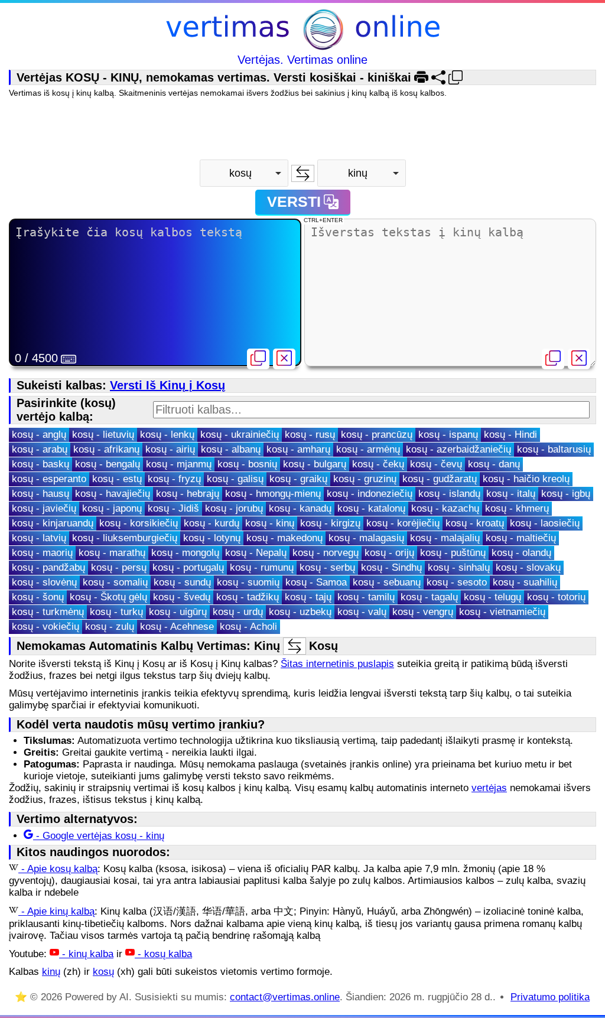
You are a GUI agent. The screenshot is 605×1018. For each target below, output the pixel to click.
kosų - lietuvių (103, 434)
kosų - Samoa (316, 582)
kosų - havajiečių (112, 493)
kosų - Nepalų (256, 552)
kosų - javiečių (44, 508)
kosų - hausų (40, 493)
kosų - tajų (308, 597)
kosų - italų (510, 493)
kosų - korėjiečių (403, 523)
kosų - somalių (115, 582)
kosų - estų (117, 478)
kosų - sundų (182, 582)
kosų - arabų (39, 449)
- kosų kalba (163, 954)
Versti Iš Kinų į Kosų (167, 385)
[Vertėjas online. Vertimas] (302, 31)
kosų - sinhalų (459, 567)
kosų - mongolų (185, 552)
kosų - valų (361, 611)
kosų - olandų (521, 552)
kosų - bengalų (107, 464)
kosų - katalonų (371, 508)
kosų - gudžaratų (439, 478)
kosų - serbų (327, 567)
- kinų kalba (86, 954)
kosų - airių (170, 449)
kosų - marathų (112, 552)
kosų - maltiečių (521, 538)
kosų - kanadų (300, 508)
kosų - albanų (231, 449)
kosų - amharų (298, 449)
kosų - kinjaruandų (52, 523)
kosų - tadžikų (247, 597)
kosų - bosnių (247, 464)
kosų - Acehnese (177, 626)
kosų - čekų (378, 464)
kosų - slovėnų (44, 582)
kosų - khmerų (517, 508)
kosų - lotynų (211, 538)
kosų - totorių (556, 597)
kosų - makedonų (284, 538)
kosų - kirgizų (330, 523)
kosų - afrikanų (106, 449)
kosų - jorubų (234, 508)
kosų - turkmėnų (48, 611)
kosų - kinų (269, 523)
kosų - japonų (112, 508)
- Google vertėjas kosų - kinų (98, 835)
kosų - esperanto (49, 478)
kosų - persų (119, 567)
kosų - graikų (298, 478)
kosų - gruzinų (364, 478)
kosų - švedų (181, 597)
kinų (51, 971)
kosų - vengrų (422, 611)
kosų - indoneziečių (369, 493)
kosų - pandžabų (48, 567)
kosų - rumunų (262, 567)
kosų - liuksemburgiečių (124, 538)
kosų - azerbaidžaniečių (458, 449)
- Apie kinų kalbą (56, 911)
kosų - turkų (116, 611)
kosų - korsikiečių (138, 523)
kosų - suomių (248, 582)
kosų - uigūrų (178, 611)
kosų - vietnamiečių (502, 611)
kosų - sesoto (457, 582)
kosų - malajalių (445, 538)
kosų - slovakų (528, 567)
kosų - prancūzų (376, 434)
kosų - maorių (42, 552)
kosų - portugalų (188, 567)
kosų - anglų (39, 434)
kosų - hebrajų (187, 493)
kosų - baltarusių (554, 449)
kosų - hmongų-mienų (273, 493)
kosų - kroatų (474, 523)
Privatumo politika (550, 997)
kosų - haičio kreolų (526, 478)
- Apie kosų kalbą (57, 868)
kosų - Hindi (510, 434)
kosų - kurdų (211, 523)
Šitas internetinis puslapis (337, 663)
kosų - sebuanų (387, 582)
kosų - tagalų (429, 597)
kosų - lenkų (167, 434)
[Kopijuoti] (258, 359)
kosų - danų (494, 464)
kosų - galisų (235, 478)
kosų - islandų (449, 493)
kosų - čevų (436, 464)
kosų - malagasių (366, 538)
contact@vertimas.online (285, 997)
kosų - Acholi (248, 626)
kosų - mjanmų (179, 464)
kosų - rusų (310, 434)
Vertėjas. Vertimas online (302, 59)
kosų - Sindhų (391, 567)
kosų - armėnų (368, 449)
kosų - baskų (40, 464)
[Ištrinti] (284, 359)
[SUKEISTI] (302, 173)
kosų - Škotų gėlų (108, 597)
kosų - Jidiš (173, 508)
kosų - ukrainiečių (239, 434)
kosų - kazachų (445, 508)
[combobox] (244, 173)
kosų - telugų (492, 597)
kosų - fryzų (174, 478)
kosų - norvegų (325, 552)
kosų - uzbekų (300, 611)
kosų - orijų (389, 552)
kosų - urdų (238, 611)
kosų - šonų (38, 597)
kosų (103, 971)
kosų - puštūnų (453, 552)
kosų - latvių (39, 538)
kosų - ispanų (448, 434)
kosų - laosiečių (545, 523)
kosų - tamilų (366, 597)
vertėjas (489, 787)
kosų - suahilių (525, 582)
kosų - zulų (109, 626)
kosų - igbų (565, 493)
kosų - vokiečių (45, 626)
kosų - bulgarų (314, 464)
